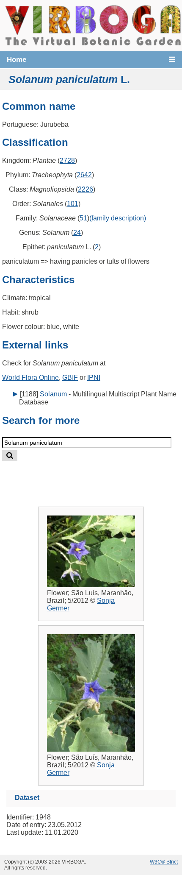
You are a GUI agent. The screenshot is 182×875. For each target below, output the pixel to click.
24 (77, 232)
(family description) (117, 218)
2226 (85, 189)
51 (83, 218)
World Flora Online (30, 377)
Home (16, 60)
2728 (67, 160)
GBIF (70, 377)
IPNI (93, 377)
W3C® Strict (164, 862)
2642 (84, 174)
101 (72, 203)
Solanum (53, 394)
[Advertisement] (100, 477)
